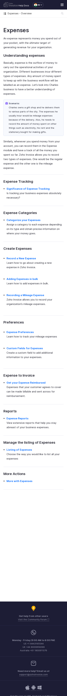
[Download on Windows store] (39, 689)
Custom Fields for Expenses (25, 348)
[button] (36, 5)
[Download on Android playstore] (27, 689)
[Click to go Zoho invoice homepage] (10, 5)
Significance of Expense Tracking (28, 188)
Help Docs (23, 5)
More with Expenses (19, 481)
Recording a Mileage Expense (25, 295)
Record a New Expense (21, 258)
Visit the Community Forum (32, 619)
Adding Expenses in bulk (22, 279)
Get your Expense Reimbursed (26, 382)
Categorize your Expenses (24, 220)
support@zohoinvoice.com (33, 674)
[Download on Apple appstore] (33, 689)
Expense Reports (18, 418)
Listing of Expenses (19, 449)
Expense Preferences (20, 332)
